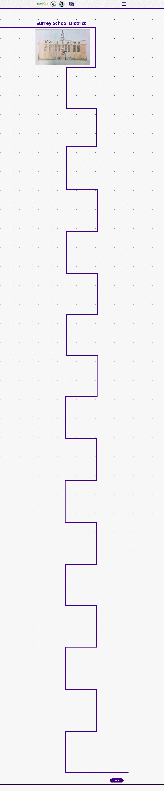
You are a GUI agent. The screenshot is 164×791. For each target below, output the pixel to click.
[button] (124, 4)
